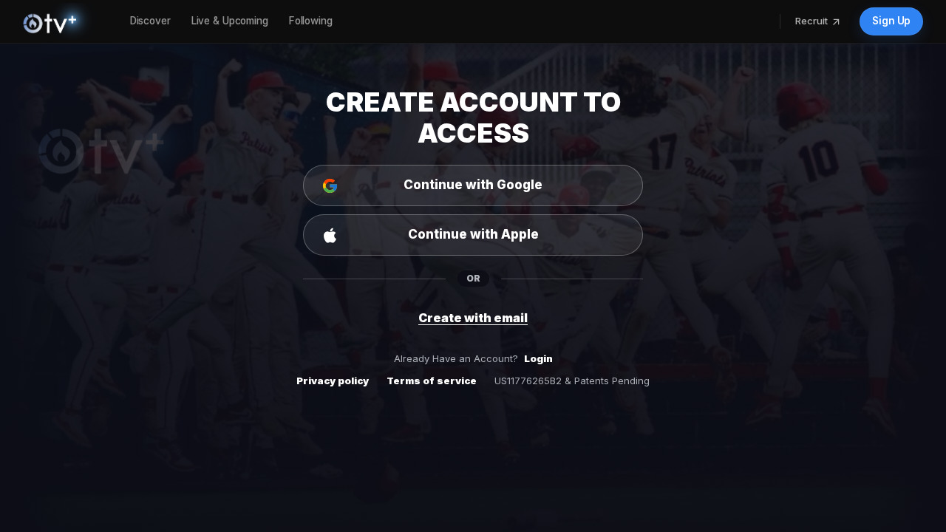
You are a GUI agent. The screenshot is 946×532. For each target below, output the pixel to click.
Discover (150, 21)
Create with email (473, 317)
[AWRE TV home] (65, 21)
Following (311, 21)
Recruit (811, 21)
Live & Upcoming (229, 21)
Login (538, 358)
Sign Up (891, 21)
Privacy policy (332, 380)
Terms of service (432, 380)
